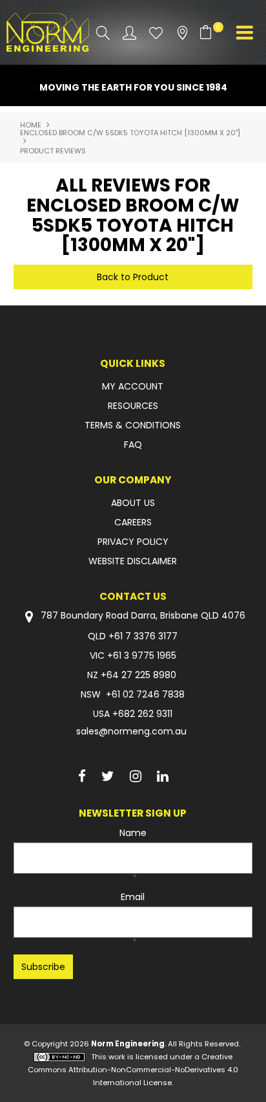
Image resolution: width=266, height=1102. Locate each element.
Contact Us (133, 596)
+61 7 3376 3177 (143, 636)
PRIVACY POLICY (133, 541)
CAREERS (133, 522)
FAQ (133, 444)
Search (103, 32)
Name (133, 832)
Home (30, 125)
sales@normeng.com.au (131, 731)
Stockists (182, 32)
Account (129, 32)
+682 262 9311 (142, 713)
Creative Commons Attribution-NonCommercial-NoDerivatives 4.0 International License (133, 1070)
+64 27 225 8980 (138, 674)
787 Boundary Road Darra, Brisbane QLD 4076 (141, 616)
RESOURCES (133, 405)
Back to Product (133, 276)
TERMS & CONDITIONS (133, 425)
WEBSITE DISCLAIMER (132, 561)
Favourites (156, 32)
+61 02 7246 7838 (145, 694)
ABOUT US (133, 502)
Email (133, 896)
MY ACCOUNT (132, 386)
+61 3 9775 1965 (141, 655)
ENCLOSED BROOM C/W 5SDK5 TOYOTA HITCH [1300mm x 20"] (130, 132)
